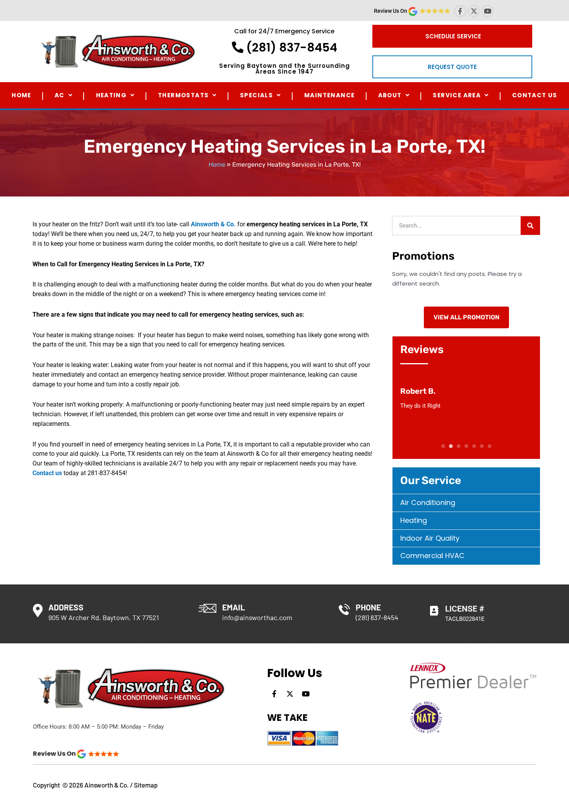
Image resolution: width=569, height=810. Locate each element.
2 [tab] (451, 446)
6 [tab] (482, 446)
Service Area (457, 95)
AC (60, 95)
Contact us (47, 473)
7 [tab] (490, 446)
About (390, 95)
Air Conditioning (427, 502)
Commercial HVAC (432, 555)
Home (21, 95)
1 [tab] (443, 446)
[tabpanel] (466, 398)
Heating (111, 95)
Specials (256, 95)
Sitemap (146, 785)
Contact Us (534, 95)
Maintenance (329, 95)
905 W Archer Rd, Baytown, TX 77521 (103, 617)
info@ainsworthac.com (257, 617)
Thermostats (183, 95)
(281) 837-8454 (290, 47)
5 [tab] (474, 446)
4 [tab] (466, 446)
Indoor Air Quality (429, 538)
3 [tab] (459, 446)
